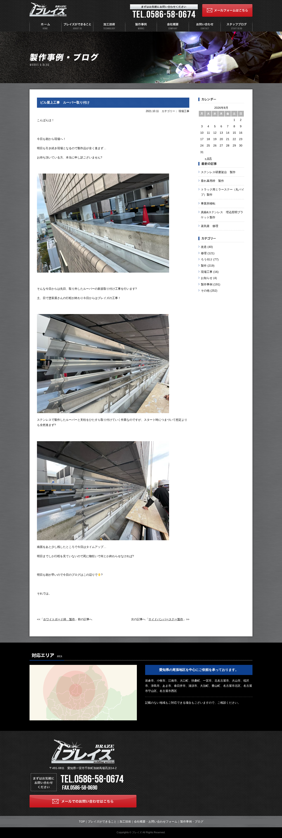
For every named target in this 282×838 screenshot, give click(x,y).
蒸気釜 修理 (209, 226)
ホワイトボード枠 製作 (59, 619)
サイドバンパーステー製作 (165, 619)
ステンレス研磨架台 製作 (218, 172)
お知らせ (206, 278)
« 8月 (208, 158)
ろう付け (206, 259)
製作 (204, 265)
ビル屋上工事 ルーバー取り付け (65, 102)
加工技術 (125, 821)
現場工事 (206, 271)
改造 (204, 246)
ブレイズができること (102, 821)
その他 (205, 290)
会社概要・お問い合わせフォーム (155, 821)
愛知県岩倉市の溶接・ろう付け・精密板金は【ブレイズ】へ (48, 9)
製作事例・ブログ (191, 821)
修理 (204, 253)
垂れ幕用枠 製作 (212, 180)
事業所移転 (208, 203)
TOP (82, 821)
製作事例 (206, 284)
